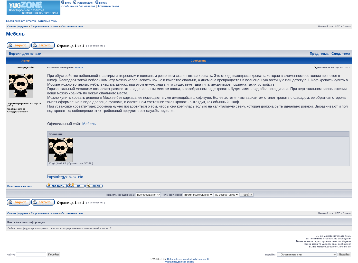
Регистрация (84, 2)
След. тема (340, 53)
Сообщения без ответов (78, 6)
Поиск (102, 2)
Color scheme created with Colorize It (188, 259)
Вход (67, 2)
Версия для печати (25, 53)
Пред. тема (319, 53)
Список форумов (17, 26)
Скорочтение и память (44, 26)
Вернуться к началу (19, 186)
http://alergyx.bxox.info (65, 177)
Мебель (15, 33)
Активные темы (108, 6)
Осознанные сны (72, 26)
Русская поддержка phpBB (179, 261)
